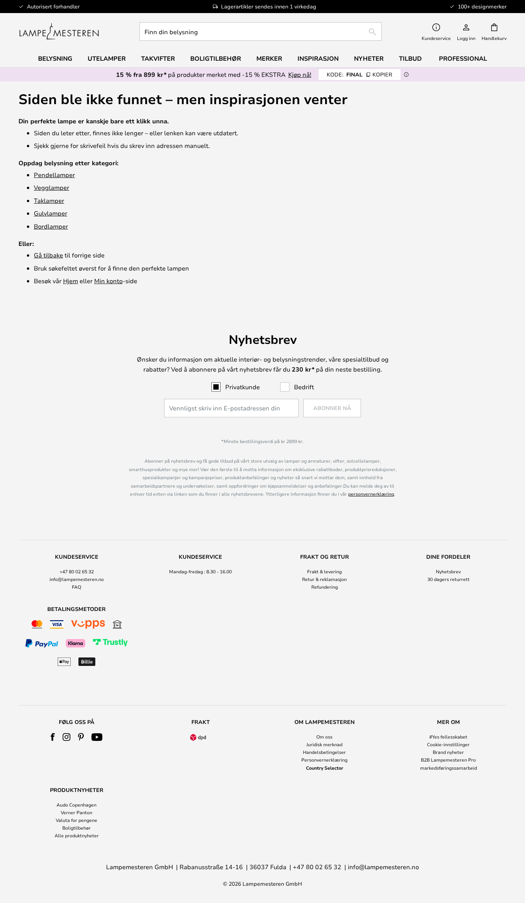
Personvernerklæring (324, 760)
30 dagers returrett (448, 579)
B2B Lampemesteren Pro (448, 760)
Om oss (324, 737)
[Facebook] (53, 737)
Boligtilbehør (76, 828)
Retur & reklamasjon (324, 579)
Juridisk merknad (324, 744)
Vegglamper (51, 187)
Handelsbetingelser (324, 752)
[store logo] (59, 31)
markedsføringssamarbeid (448, 768)
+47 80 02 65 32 (77, 571)
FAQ (76, 587)
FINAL (359, 74)
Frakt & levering (324, 571)
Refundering (324, 587)
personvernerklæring (371, 494)
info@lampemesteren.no (77, 579)
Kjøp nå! (299, 74)
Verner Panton (76, 812)
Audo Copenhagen (76, 805)
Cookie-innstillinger (448, 744)
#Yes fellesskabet (448, 737)
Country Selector (324, 768)
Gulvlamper (50, 213)
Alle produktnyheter (77, 835)
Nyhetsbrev (448, 571)
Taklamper (49, 200)
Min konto (108, 281)
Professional (463, 58)
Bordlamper (51, 226)
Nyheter (369, 58)
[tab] (76, 572)
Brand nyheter (448, 752)
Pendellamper (54, 175)
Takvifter (158, 58)
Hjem (70, 281)
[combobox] (260, 31)
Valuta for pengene (76, 820)
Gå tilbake (48, 255)
